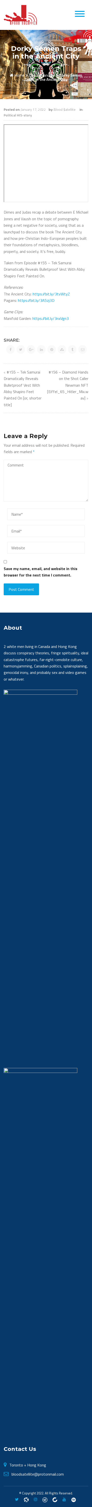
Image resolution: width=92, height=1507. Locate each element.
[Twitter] (17, 1499)
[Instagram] (35, 1499)
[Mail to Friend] (83, 349)
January (48, 75)
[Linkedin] (55, 1499)
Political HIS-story (18, 115)
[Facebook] (26, 1499)
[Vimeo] (73, 1499)
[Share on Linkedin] (41, 349)
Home (19, 75)
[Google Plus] (44, 1499)
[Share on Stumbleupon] (62, 349)
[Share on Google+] (31, 349)
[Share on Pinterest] (52, 349)
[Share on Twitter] (21, 349)
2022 (33, 75)
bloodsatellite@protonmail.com (38, 1474)
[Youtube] (64, 1499)
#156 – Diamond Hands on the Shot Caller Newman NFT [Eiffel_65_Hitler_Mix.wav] (67, 385)
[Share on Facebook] (10, 349)
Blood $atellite (65, 109)
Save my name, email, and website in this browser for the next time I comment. (40, 572)
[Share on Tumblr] (72, 349)
